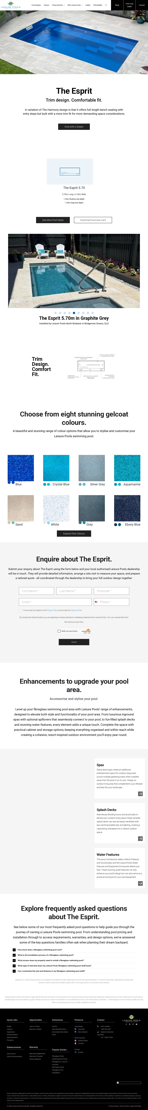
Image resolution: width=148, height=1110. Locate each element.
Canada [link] (81, 1043)
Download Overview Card (93, 220)
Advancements (12, 1037)
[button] (74, 127)
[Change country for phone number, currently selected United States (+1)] (96, 602)
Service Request (35, 1059)
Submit (74, 642)
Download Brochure (59, 1029)
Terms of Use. (76, 610)
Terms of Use (124, 1106)
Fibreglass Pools (58, 1056)
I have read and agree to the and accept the (52, 610)
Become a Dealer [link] (35, 1029)
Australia (81, 1029)
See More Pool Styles (53, 220)
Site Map (138, 1106)
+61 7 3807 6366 (107, 1037)
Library (54, 1026)
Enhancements (12, 1034)
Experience (11, 1032)
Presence (10, 1040)
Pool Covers (11, 1054)
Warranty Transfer (36, 1056)
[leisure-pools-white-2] (131, 1015)
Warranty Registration (37, 1053)
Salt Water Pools (58, 1067)
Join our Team (34, 1026)
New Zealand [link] (82, 1032)
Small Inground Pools (59, 1059)
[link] (126, 1024)
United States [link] (83, 1040)
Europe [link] (80, 1052)
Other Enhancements (14, 1056)
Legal (132, 1106)
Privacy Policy (52, 610)
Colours (9, 1029)
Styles (9, 1026)
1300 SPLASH (106, 1029)
